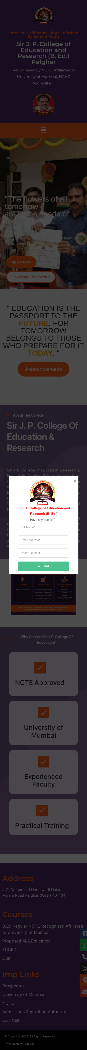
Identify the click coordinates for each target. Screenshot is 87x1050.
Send (45, 566)
